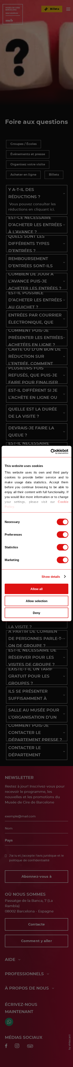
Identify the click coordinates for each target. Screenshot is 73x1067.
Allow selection (36, 601)
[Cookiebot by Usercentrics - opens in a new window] (51, 451)
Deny (36, 613)
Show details (51, 576)
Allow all (36, 589)
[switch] (62, 534)
